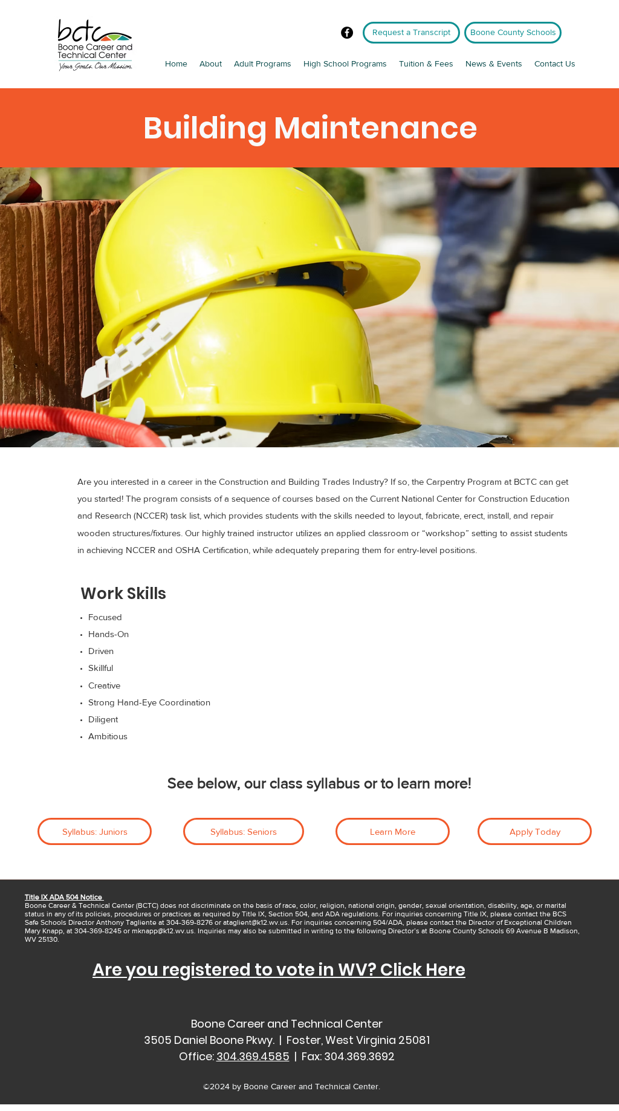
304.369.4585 (253, 1056)
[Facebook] (347, 33)
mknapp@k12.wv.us (163, 931)
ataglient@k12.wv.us (255, 922)
